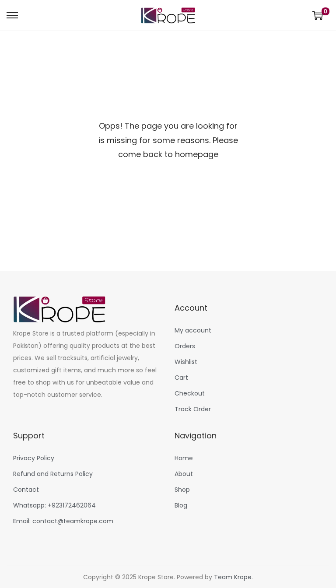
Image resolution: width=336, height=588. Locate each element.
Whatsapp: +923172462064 (54, 505)
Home (184, 458)
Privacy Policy (33, 458)
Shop (182, 489)
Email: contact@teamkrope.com (63, 521)
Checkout (190, 393)
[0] (317, 15)
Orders (185, 346)
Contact (26, 489)
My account (193, 330)
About (184, 473)
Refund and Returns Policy (53, 473)
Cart (181, 377)
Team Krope (233, 577)
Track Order (193, 409)
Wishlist (186, 361)
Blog (181, 505)
